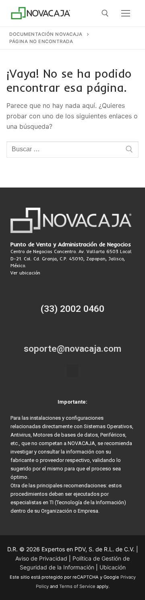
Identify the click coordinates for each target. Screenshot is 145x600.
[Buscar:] (72, 149)
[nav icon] (126, 13)
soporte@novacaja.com (72, 348)
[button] (72, 370)
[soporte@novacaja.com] (72, 331)
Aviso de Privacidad (41, 558)
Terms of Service (77, 586)
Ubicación (112, 567)
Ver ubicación (25, 273)
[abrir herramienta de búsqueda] (105, 13)
